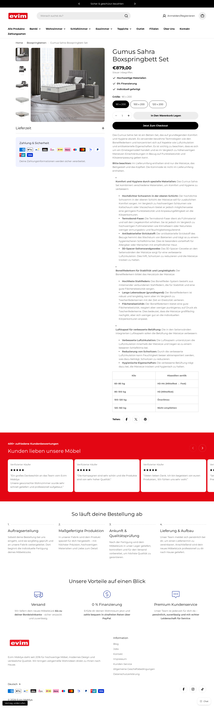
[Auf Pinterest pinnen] (145, 419)
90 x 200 (121, 104)
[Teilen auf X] (136, 419)
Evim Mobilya (24, 699)
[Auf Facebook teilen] (126, 419)
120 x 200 (157, 104)
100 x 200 (139, 104)
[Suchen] (126, 16)
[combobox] (84, 16)
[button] (79, 4)
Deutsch (13, 684)
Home (19, 42)
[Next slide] (202, 448)
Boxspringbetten (36, 42)
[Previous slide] (193, 448)
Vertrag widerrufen (15, 703)
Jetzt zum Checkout (155, 125)
